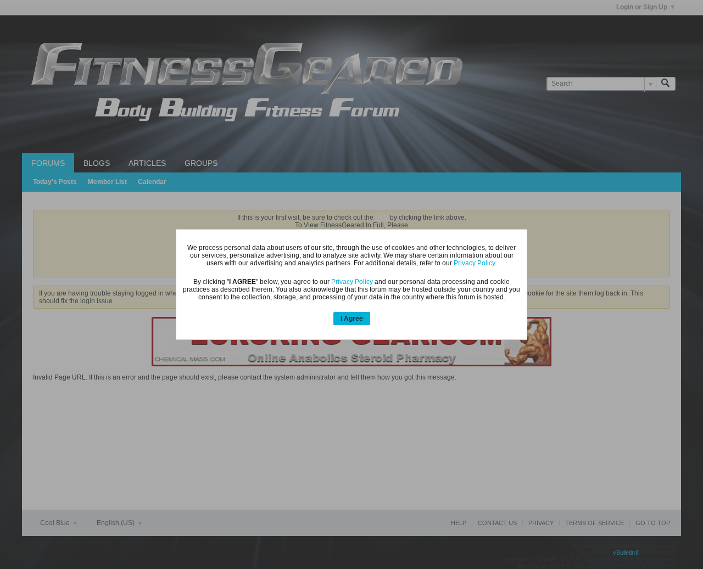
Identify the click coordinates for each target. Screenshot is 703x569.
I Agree (352, 318)
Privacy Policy (474, 263)
